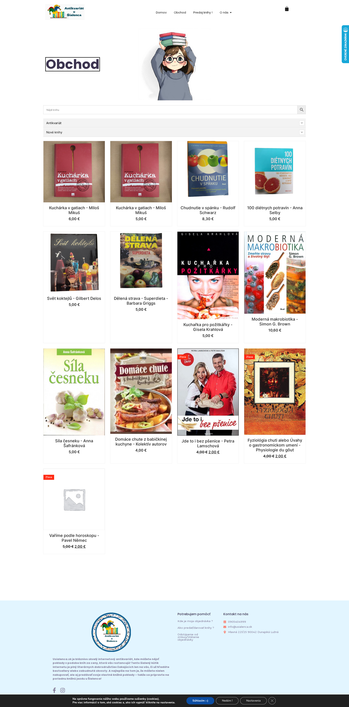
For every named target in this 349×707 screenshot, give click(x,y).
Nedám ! (227, 701)
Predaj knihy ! (202, 12)
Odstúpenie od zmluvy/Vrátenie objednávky (188, 637)
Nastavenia (253, 701)
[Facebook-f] (54, 690)
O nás (224, 12)
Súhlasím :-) (200, 701)
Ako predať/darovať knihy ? (196, 627)
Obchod (180, 12)
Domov (161, 12)
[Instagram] (62, 690)
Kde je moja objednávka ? (195, 621)
